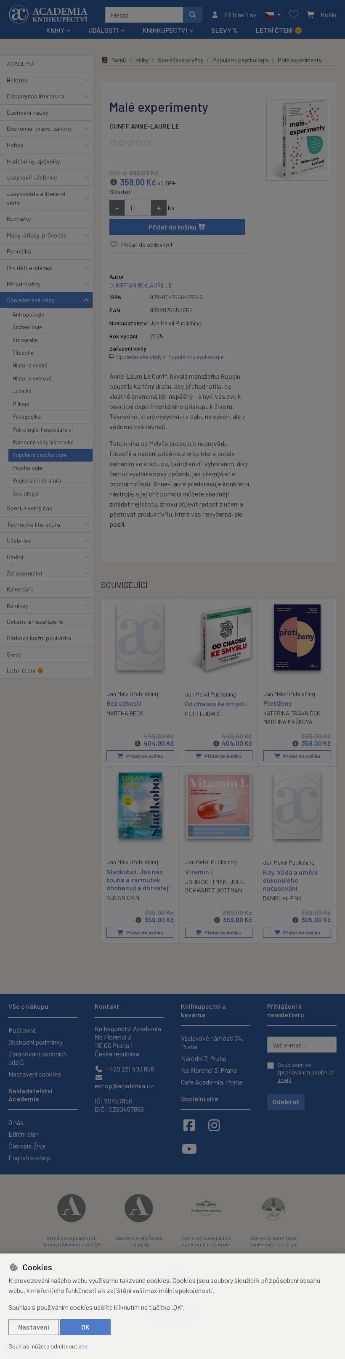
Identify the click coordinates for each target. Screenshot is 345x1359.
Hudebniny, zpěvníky (33, 161)
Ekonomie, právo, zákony (39, 128)
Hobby (15, 144)
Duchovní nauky (27, 112)
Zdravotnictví (24, 573)
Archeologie (27, 327)
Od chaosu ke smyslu (216, 703)
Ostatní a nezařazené (35, 621)
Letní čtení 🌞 (279, 30)
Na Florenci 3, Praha (209, 1070)
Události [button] (103, 30)
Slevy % (224, 30)
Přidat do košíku (173, 227)
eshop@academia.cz (124, 1086)
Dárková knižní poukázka (39, 637)
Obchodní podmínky (35, 1042)
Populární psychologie (39, 454)
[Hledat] (192, 15)
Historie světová (32, 378)
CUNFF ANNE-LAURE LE (144, 126)
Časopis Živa (26, 1146)
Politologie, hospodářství (43, 429)
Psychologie (27, 467)
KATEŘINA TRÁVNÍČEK (291, 713)
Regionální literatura (37, 480)
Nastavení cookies (34, 1074)
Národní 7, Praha (203, 1058)
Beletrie (17, 80)
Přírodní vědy (24, 284)
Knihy (142, 59)
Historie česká (30, 365)
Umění (15, 556)
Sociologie (26, 493)
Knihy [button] (55, 30)
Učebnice (19, 540)
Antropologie (28, 314)
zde (83, 1346)
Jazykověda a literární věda (36, 198)
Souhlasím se (305, 1072)
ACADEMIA (20, 63)
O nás (16, 1122)
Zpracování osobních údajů (37, 1058)
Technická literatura (33, 524)
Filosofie (23, 352)
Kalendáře (20, 589)
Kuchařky (19, 218)
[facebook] (189, 1124)
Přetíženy (277, 703)
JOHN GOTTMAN (206, 881)
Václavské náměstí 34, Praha (212, 1042)
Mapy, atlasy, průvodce (37, 235)
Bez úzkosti (123, 703)
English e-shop (29, 1157)
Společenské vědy (31, 299)
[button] (272, 14)
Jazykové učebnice (32, 177)
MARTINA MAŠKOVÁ (288, 721)
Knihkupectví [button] (165, 30)
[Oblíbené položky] (294, 15)
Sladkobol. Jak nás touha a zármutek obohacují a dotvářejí (138, 880)
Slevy (14, 654)
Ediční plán (23, 1134)
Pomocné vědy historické (43, 442)
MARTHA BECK (124, 713)
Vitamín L (199, 872)
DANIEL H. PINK (282, 898)
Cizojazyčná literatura (35, 96)
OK (85, 1327)
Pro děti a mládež (29, 267)
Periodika (19, 251)
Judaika (22, 391)
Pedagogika (27, 416)
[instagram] (214, 1124)
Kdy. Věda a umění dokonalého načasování (290, 880)
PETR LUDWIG (202, 713)
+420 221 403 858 (129, 1069)
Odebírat (286, 1102)
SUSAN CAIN (122, 897)
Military (21, 404)
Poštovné (22, 1030)
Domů (118, 59)
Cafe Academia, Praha (211, 1082)
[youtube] (189, 1148)
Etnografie (25, 340)
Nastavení (33, 1327)
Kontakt (107, 1006)
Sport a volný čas (29, 508)
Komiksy (17, 605)
